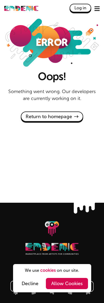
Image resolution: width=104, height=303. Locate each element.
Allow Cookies (67, 283)
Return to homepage (49, 116)
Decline (30, 283)
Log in (80, 7)
